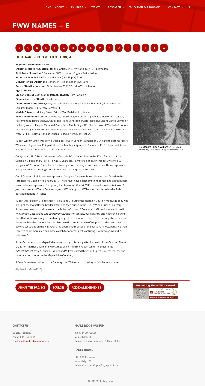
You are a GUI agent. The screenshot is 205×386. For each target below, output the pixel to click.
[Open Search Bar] (189, 7)
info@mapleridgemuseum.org (34, 340)
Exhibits (77, 7)
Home (47, 7)
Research (114, 7)
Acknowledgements (86, 287)
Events (96, 7)
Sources (59, 287)
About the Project (31, 287)
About (59, 7)
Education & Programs (144, 7)
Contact (174, 7)
